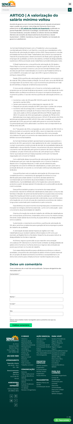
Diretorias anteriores (28, 345)
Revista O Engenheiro (28, 390)
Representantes (26, 343)
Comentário (14, 274)
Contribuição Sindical (43, 347)
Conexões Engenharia (59, 375)
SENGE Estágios (57, 393)
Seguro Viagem (57, 347)
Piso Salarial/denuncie (43, 353)
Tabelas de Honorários (44, 351)
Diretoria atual (26, 341)
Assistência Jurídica (58, 355)
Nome (12, 296)
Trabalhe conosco (27, 365)
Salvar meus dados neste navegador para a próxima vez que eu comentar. (33, 320)
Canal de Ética (26, 351)
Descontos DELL (57, 359)
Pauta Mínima (41, 375)
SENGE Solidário (41, 365)
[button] (70, 4)
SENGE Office (56, 357)
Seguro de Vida (57, 341)
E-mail (12, 304)
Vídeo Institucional (27, 374)
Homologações (41, 355)
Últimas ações (41, 339)
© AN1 (69, 417)
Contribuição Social (43, 345)
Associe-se (25, 361)
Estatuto (24, 359)
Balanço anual (26, 357)
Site (11, 311)
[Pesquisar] (70, 10)
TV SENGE (24, 388)
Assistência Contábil (58, 353)
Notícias (24, 372)
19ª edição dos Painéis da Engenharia (35, 28)
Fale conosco (25, 363)
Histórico (24, 339)
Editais (38, 349)
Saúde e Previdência (58, 339)
